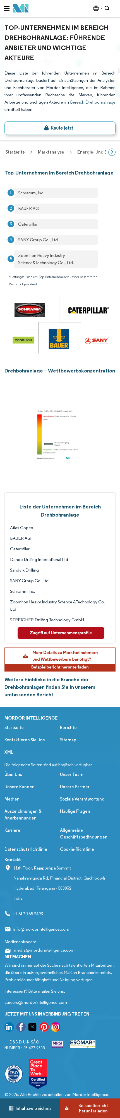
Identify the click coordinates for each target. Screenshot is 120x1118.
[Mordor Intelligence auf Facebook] (21, 1028)
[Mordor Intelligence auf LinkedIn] (9, 1028)
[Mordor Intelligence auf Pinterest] (44, 1028)
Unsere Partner (75, 786)
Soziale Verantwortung (82, 799)
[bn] (60, 128)
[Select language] (97, 8)
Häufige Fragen (75, 811)
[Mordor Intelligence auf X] (32, 1028)
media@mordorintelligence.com (44, 950)
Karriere (12, 830)
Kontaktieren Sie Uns (24, 739)
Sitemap (68, 739)
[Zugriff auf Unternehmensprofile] (61, 633)
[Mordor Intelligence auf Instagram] (55, 1028)
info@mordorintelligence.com (41, 929)
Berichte (68, 727)
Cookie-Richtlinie (77, 849)
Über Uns (13, 774)
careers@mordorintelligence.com (35, 1002)
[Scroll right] (112, 152)
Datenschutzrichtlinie (25, 849)
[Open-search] (108, 8)
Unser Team (71, 774)
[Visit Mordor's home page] (21, 8)
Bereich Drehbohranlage (93, 102)
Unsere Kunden (19, 786)
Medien (12, 799)
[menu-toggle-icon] (6, 8)
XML (8, 752)
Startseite (14, 727)
